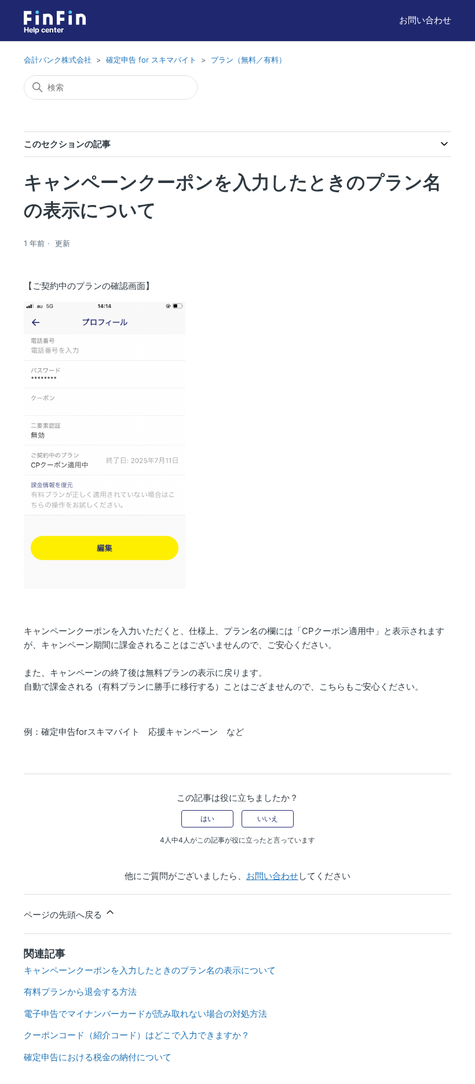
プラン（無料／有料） (248, 59)
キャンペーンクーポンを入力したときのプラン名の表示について (150, 970)
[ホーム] (55, 17)
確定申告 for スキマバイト (151, 59)
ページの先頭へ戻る (64, 914)
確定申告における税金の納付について (97, 1057)
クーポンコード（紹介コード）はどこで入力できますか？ (137, 1035)
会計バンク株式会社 (58, 59)
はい (207, 818)
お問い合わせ (425, 19)
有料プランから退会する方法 (80, 991)
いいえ (267, 818)
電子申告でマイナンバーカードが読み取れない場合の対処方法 (145, 1013)
